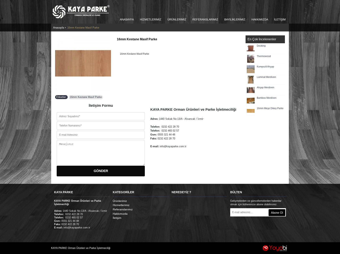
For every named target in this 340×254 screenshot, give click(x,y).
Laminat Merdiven (266, 77)
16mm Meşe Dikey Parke (270, 108)
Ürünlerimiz (120, 200)
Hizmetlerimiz (121, 205)
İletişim (117, 217)
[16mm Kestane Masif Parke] (83, 63)
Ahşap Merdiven (265, 87)
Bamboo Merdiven (266, 98)
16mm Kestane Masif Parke (86, 97)
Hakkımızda (120, 213)
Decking (261, 46)
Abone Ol (277, 212)
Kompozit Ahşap (265, 66)
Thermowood (264, 56)
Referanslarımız (123, 209)
